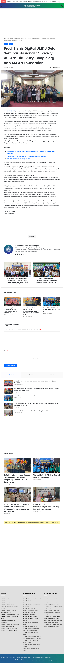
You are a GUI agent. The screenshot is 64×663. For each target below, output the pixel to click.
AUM (6, 44)
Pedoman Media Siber (31, 660)
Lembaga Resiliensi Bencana (30, 616)
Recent (31, 375)
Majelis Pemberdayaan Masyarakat (10, 624)
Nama (6, 351)
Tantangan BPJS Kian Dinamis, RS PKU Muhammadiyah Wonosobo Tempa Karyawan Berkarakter (17, 508)
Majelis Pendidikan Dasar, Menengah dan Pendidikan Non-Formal (9, 606)
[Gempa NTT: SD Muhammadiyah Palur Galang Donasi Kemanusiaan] (8, 413)
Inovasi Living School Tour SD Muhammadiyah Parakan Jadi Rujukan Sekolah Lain (12, 310)
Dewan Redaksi (42, 660)
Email (6, 358)
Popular (11, 375)
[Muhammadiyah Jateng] (32, 6)
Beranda (7, 38)
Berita (11, 38)
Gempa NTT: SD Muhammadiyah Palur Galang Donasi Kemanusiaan (34, 411)
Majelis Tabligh (5, 600)
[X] (20, 254)
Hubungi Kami (51, 660)
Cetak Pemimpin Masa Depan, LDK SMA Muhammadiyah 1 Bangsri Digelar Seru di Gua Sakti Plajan (31, 311)
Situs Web (35, 358)
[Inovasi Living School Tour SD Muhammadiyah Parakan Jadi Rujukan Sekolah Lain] (12, 301)
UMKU (32, 236)
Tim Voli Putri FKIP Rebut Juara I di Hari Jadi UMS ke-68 (51, 309)
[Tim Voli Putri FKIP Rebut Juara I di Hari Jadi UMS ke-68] (51, 301)
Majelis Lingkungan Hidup (8, 602)
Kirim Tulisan (59, 660)
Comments (52, 375)
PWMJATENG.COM (9, 111)
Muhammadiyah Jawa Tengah (27, 246)
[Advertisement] (32, 21)
